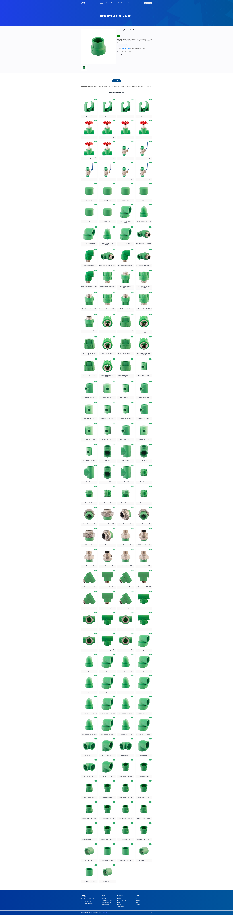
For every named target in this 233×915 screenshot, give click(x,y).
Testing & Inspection (106, 902)
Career (129, 2)
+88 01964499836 (89, 903)
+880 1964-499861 (126, 48)
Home (101, 2)
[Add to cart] (88, 113)
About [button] (107, 2)
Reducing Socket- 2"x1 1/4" (126, 30)
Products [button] (113, 2)
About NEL (104, 898)
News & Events (121, 2)
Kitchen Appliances (121, 900)
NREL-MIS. (105, 912)
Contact (136, 2)
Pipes (118, 902)
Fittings (119, 904)
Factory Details (105, 904)
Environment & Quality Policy (108, 900)
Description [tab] (116, 80)
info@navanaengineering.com (90, 900)
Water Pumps (120, 906)
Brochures (138, 904)
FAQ (136, 898)
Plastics (119, 898)
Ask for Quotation (123, 46)
